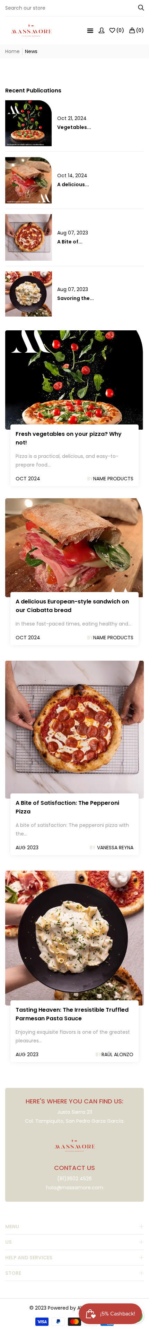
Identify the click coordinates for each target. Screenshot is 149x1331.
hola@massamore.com (74, 1187)
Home (12, 51)
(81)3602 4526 (74, 1178)
